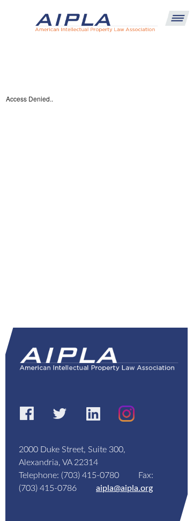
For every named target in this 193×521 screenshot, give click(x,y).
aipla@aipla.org (124, 488)
